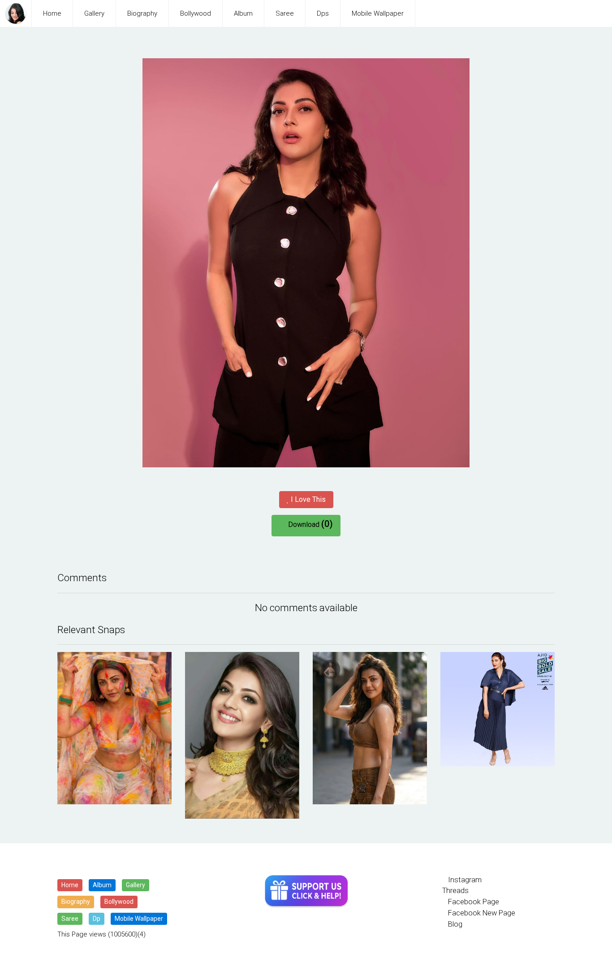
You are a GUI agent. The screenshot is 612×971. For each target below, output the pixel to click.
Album (243, 13)
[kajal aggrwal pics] (114, 728)
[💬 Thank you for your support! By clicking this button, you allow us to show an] (306, 891)
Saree (285, 13)
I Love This (307, 499)
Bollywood (195, 13)
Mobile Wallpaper (378, 13)
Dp (96, 918)
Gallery (94, 13)
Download (308, 523)
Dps (323, 13)
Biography (142, 13)
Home (52, 13)
